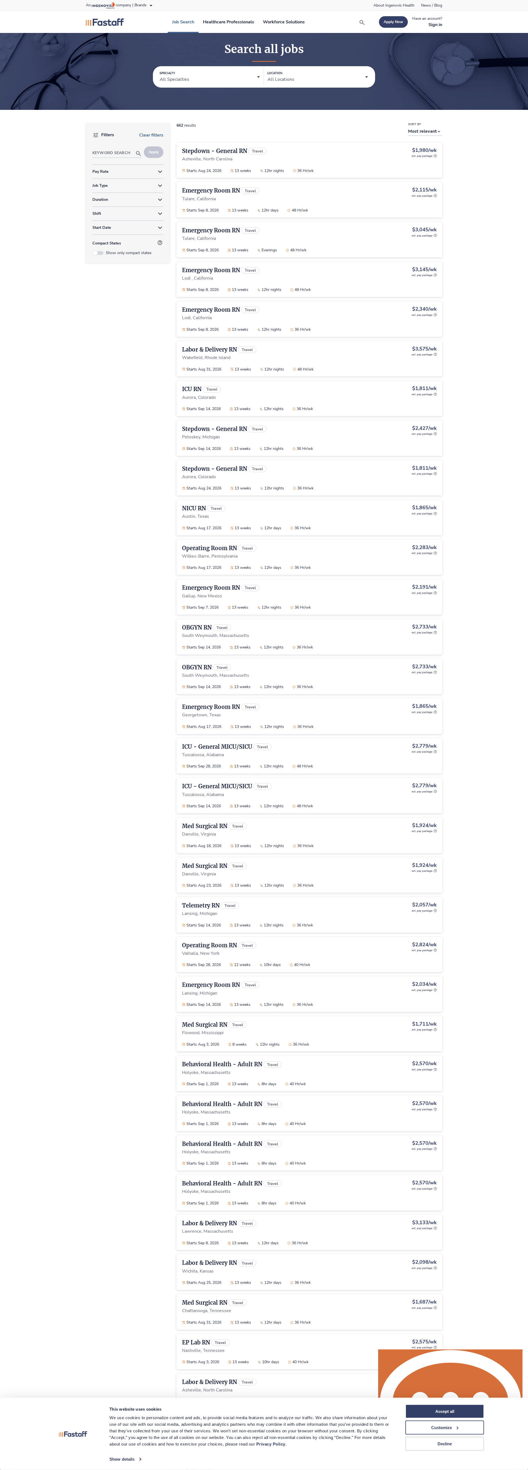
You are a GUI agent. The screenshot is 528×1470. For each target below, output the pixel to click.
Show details (121, 1459)
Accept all (444, 1411)
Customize (441, 1427)
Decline (445, 1443)
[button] (210, 77)
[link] (393, 5)
